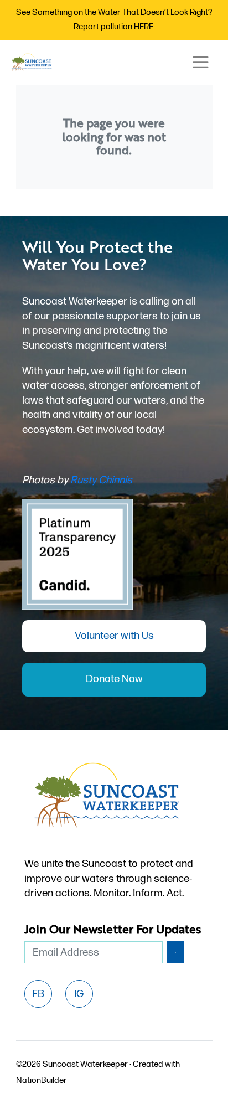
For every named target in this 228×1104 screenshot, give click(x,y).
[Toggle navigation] (200, 62)
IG (79, 994)
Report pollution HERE (113, 27)
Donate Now (114, 679)
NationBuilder (41, 1080)
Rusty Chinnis (101, 480)
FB (38, 994)
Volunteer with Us (114, 636)
